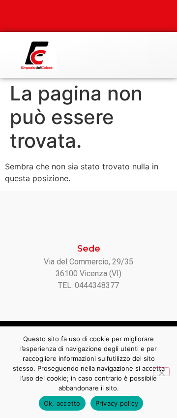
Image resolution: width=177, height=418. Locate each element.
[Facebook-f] (78, 16)
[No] (161, 371)
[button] (160, 55)
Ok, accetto (62, 403)
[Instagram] (98, 16)
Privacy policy (117, 403)
